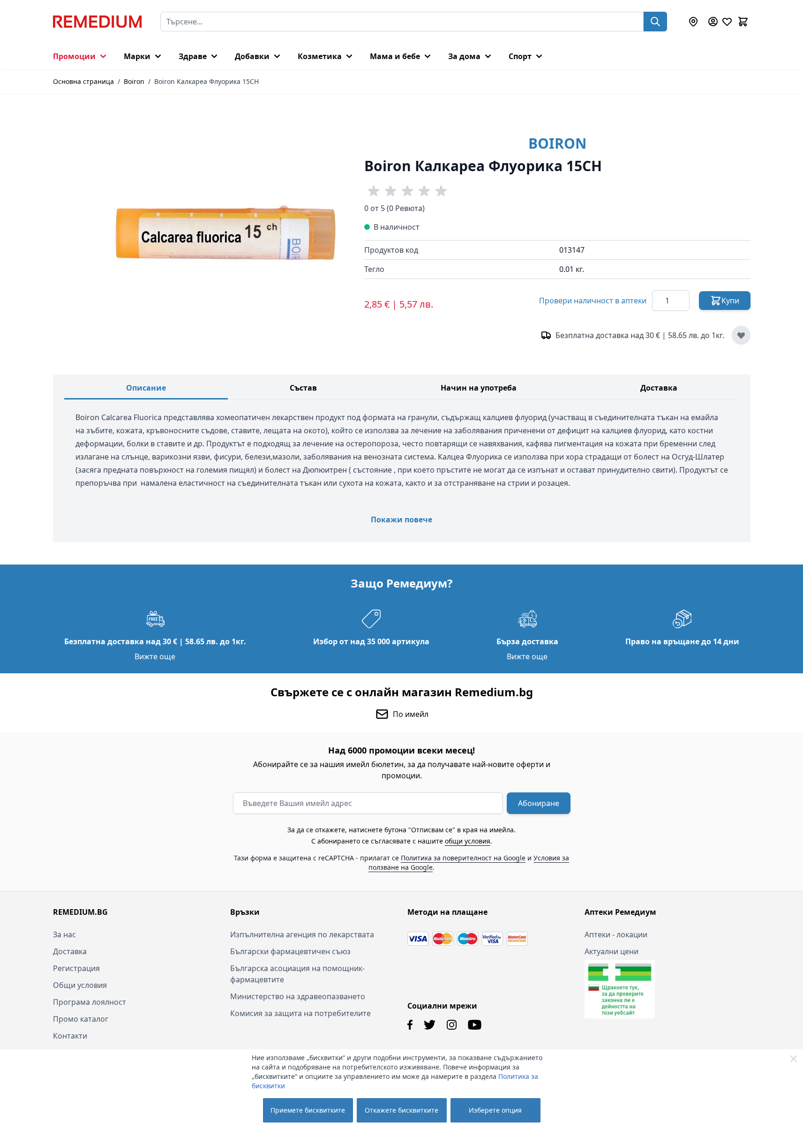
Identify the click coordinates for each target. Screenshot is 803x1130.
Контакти (70, 1036)
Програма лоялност (89, 1002)
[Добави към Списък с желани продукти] (741, 335)
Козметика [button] (320, 56)
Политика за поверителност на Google (463, 857)
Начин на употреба (479, 388)
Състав (303, 388)
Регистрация (76, 968)
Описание (146, 388)
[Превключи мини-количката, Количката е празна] (742, 21)
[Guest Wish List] (727, 21)
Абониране (538, 803)
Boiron (134, 81)
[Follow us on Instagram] (452, 1025)
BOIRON (557, 143)
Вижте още (155, 656)
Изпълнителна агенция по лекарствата (302, 934)
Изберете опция (495, 1110)
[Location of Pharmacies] (693, 21)
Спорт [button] (520, 56)
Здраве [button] (193, 56)
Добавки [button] (252, 56)
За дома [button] (464, 56)
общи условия (467, 840)
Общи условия (80, 985)
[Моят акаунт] (713, 21)
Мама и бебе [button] (395, 56)
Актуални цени (611, 951)
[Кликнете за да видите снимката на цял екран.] (226, 232)
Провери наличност (592, 300)
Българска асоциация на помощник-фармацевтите (297, 974)
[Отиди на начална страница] (97, 22)
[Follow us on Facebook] (410, 1025)
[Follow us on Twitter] (429, 1025)
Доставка (658, 388)
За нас (64, 934)
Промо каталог (80, 1019)
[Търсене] (655, 21)
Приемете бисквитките (307, 1110)
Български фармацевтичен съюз (290, 951)
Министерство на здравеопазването (297, 996)
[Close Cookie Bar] (793, 1058)
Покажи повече (401, 519)
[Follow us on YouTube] (474, 1025)
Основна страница (83, 81)
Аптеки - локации (616, 934)
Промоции (74, 56)
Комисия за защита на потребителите (300, 1013)
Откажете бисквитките (401, 1110)
